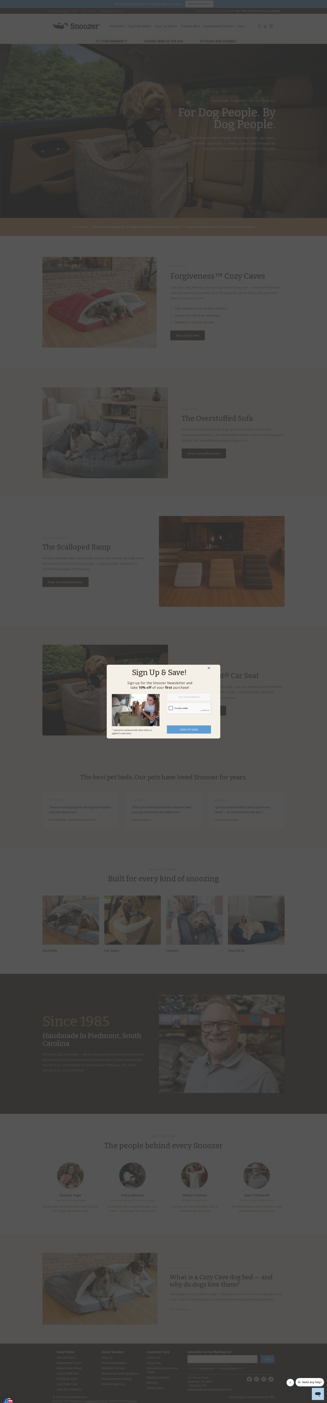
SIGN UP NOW (189, 729)
